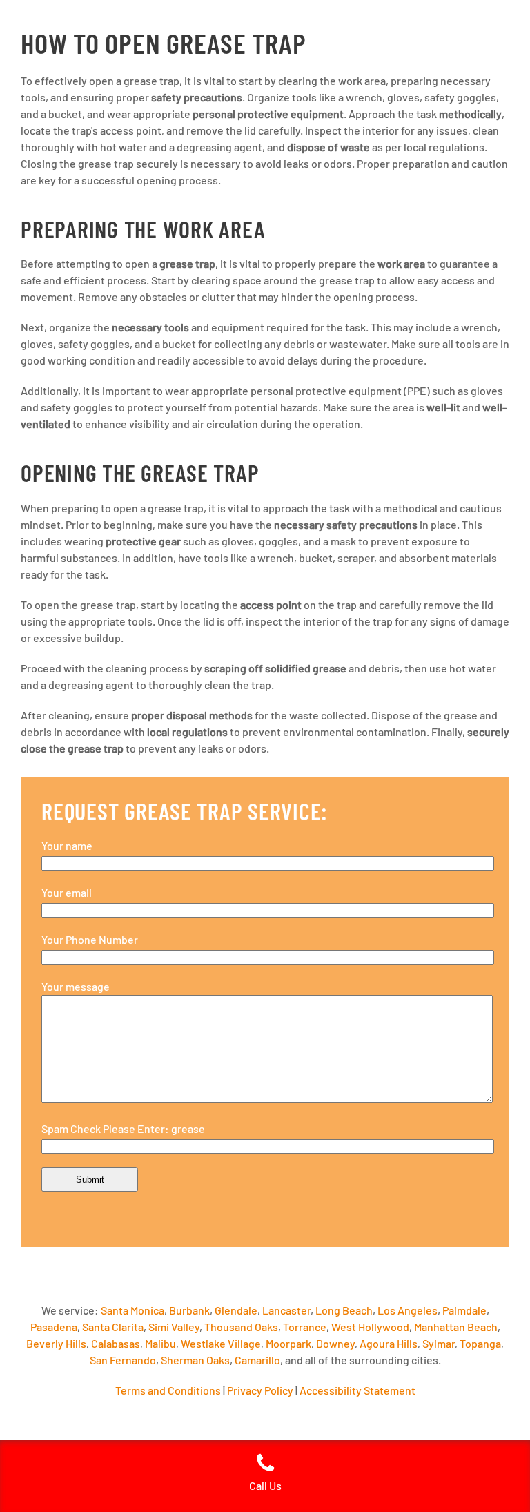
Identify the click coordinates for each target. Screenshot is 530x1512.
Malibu (160, 1343)
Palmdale (464, 1310)
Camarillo (257, 1359)
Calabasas (115, 1343)
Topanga (480, 1343)
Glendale (236, 1310)
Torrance (304, 1326)
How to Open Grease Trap (163, 42)
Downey (335, 1343)
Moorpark (288, 1343)
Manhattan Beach (456, 1326)
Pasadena (53, 1326)
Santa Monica (132, 1310)
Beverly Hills (56, 1343)
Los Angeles (407, 1310)
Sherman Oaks (195, 1359)
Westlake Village (221, 1343)
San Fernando (123, 1359)
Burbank (189, 1310)
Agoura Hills (389, 1343)
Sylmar (438, 1343)
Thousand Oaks (241, 1326)
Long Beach (344, 1310)
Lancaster (286, 1310)
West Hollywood (370, 1326)
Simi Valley (173, 1326)
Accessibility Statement (357, 1390)
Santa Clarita (113, 1326)
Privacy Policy (260, 1390)
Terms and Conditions (168, 1390)
